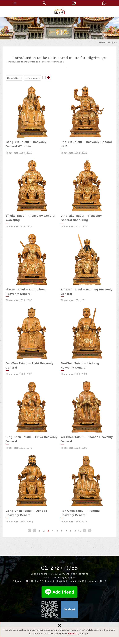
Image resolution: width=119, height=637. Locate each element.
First (29, 530)
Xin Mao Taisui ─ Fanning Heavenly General (87, 267)
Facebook (69, 609)
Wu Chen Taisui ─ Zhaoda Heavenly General (87, 415)
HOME (104, 3)
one (44, 77)
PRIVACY (73, 633)
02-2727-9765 (59, 568)
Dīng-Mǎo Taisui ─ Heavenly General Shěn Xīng (87, 193)
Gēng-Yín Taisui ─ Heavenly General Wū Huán (32, 120)
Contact (74, 3)
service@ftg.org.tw (64, 577)
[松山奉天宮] (59, 11)
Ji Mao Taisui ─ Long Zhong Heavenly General (32, 267)
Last (89, 530)
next (84, 530)
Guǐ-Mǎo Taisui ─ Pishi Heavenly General (32, 341)
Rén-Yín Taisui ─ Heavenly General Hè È (87, 120)
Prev (34, 530)
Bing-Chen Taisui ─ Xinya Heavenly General (32, 415)
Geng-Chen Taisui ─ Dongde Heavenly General (32, 488)
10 (79, 530)
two (48, 77)
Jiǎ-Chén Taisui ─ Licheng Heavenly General (87, 341)
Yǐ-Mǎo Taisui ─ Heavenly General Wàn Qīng (32, 193)
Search (45, 3)
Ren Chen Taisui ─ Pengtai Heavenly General (87, 488)
